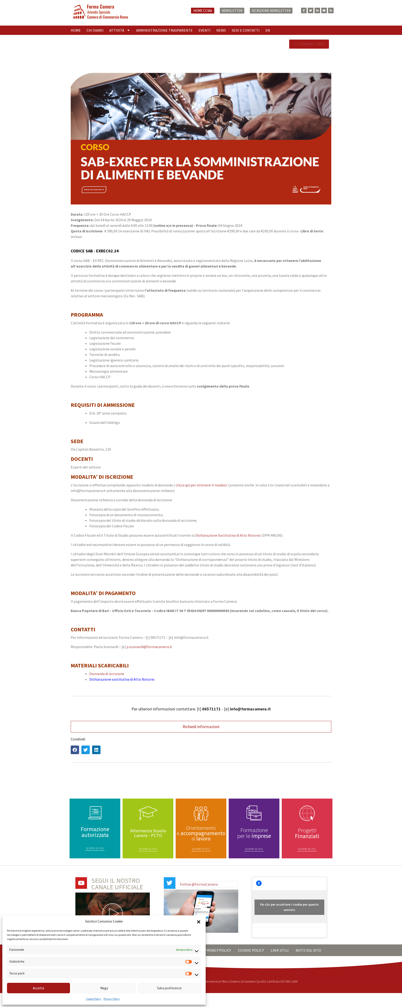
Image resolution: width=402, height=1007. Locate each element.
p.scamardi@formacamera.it (149, 646)
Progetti (307, 833)
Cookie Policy (93, 998)
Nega (104, 988)
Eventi (204, 30)
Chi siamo (95, 30)
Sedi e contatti (246, 30)
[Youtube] (324, 10)
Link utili (280, 950)
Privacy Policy (112, 998)
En (267, 30)
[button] (198, 921)
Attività (116, 30)
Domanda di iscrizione (106, 673)
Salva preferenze (169, 988)
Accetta (38, 988)
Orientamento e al (201, 833)
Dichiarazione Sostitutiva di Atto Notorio (228, 535)
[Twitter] (310, 10)
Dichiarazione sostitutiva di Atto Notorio (121, 679)
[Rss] (331, 10)
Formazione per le (254, 833)
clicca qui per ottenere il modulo (201, 485)
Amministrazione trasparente (164, 30)
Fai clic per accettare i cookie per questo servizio (289, 907)
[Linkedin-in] (317, 10)
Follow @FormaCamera (199, 884)
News (221, 30)
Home (76, 30)
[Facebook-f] (304, 10)
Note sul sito (308, 950)
